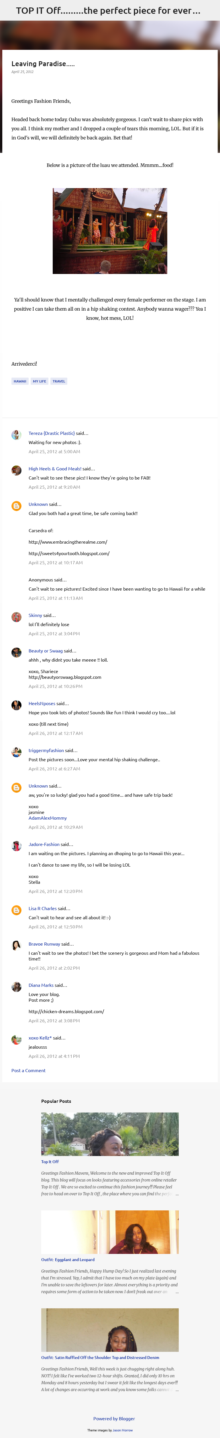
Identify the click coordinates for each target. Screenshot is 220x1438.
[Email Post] (14, 374)
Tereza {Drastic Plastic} (52, 433)
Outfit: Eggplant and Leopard (68, 1259)
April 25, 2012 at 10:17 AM (56, 562)
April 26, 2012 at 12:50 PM (55, 926)
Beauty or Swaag (46, 650)
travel (59, 381)
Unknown (38, 504)
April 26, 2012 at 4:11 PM (54, 1056)
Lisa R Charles (43, 908)
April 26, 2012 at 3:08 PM (54, 1020)
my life (39, 381)
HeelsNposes (42, 703)
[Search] (212, 10)
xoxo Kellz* (40, 1037)
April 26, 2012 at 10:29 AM (56, 827)
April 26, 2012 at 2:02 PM (54, 967)
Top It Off (50, 1161)
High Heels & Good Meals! (55, 468)
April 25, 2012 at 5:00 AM (54, 451)
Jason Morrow (123, 1430)
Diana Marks (41, 985)
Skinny (35, 615)
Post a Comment (28, 1070)
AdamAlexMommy (48, 817)
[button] (14, 83)
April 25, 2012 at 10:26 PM (55, 686)
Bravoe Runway (44, 943)
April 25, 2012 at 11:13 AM (56, 598)
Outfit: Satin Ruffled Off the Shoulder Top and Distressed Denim (100, 1357)
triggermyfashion (46, 750)
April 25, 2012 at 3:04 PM (54, 633)
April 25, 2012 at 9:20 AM (54, 487)
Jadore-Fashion (44, 844)
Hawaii (20, 381)
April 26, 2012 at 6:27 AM (54, 768)
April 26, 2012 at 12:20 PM (55, 891)
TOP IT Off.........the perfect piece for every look (117, 10)
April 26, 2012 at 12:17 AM (56, 733)
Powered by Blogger (113, 1418)
